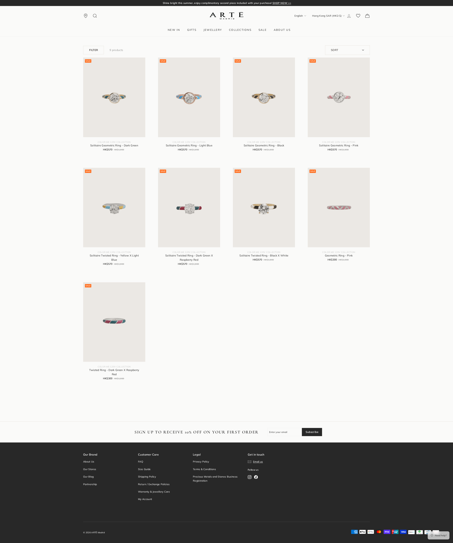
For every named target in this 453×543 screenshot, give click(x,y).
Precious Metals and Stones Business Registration (215, 478)
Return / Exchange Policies (154, 484)
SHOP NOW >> (282, 3)
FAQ (140, 461)
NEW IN (174, 30)
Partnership (90, 484)
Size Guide (144, 469)
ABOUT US (282, 30)
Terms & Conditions (204, 469)
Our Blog (88, 476)
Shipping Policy (147, 476)
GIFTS (191, 30)
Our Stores (89, 469)
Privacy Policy (201, 461)
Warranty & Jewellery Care (154, 491)
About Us (88, 461)
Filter (93, 50)
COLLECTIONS (240, 30)
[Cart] (367, 15)
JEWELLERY (212, 30)
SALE (263, 30)
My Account (145, 499)
